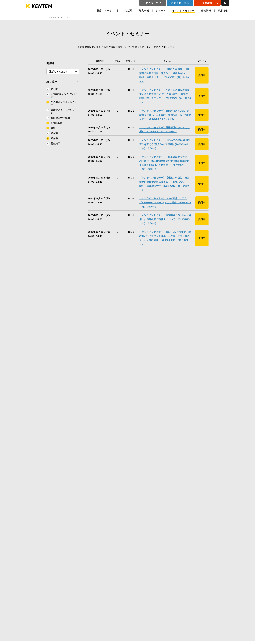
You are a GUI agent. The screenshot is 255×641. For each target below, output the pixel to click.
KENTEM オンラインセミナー (64, 95)
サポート (161, 10)
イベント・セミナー (183, 10)
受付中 (54, 138)
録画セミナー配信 (60, 117)
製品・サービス (105, 10)
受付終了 (55, 143)
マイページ (151, 3)
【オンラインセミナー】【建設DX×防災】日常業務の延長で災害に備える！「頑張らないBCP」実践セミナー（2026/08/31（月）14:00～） (164, 75)
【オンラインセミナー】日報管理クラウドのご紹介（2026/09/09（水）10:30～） (164, 129)
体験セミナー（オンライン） (64, 111)
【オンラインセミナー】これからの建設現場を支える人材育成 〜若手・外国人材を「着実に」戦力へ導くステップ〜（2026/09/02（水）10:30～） (165, 96)
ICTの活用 (126, 10)
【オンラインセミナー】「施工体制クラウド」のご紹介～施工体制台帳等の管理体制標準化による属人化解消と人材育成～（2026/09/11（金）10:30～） (164, 163)
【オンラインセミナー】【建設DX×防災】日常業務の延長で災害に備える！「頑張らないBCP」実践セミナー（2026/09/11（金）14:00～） (164, 183)
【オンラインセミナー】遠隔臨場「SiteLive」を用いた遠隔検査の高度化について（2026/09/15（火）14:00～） (165, 219)
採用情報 (223, 10)
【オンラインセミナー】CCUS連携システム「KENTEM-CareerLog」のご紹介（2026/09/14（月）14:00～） (165, 202)
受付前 (54, 133)
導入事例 (144, 10)
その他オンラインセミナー (64, 103)
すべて (54, 89)
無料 (53, 128)
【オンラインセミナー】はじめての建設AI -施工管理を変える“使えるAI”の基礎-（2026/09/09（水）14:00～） (165, 144)
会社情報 (206, 10)
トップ (49, 17)
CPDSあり (56, 123)
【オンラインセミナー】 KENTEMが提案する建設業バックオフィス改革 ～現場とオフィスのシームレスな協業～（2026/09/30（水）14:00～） (165, 238)
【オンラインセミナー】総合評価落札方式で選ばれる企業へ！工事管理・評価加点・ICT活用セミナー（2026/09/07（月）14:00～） (165, 114)
